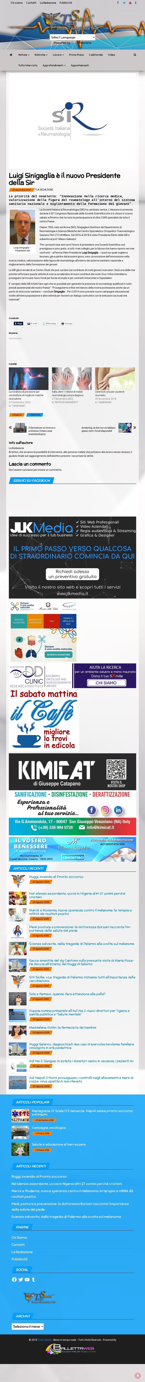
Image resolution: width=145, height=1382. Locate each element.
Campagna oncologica (49, 1127)
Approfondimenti (53, 65)
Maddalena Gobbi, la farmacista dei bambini (62, 1027)
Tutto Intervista (27, 65)
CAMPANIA (34, 415)
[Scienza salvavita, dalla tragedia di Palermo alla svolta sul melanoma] (18, 948)
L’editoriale (96, 54)
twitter (124, 3)
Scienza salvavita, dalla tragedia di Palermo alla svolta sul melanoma (81, 943)
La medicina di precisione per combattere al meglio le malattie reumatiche (26, 395)
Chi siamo (17, 2)
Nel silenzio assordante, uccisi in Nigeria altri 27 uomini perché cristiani (77, 895)
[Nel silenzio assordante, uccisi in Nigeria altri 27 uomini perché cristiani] (18, 898)
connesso (27, 469)
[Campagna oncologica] (20, 1132)
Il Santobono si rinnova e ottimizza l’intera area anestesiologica (41, 430)
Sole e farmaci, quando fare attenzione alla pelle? (67, 994)
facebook (118, 3)
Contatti (31, 2)
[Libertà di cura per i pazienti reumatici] (115, 378)
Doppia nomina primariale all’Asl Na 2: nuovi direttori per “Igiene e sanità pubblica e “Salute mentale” (79, 1012)
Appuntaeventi (80, 65)
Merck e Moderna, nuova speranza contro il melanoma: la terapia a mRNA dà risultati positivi (80, 912)
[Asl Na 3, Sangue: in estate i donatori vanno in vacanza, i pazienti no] (18, 1066)
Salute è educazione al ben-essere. (59, 1144)
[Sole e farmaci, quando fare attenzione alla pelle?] (18, 999)
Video (111, 54)
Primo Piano (76, 54)
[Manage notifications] (138, 1375)
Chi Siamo (19, 1237)
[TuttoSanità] (11, 55)
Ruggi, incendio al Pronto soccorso (56, 876)
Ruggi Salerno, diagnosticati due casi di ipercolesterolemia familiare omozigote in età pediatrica (81, 1046)
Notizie (23, 54)
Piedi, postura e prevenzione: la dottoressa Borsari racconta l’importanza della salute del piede (80, 929)
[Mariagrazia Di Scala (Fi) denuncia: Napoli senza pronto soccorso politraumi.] (20, 1115)
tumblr (136, 3)
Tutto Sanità (44, 1339)
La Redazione (48, 2)
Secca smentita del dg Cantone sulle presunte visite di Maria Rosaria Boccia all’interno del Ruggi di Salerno (81, 962)
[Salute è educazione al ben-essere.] (20, 1149)
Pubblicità (66, 2)
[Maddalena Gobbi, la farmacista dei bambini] (18, 1032)
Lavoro (57, 54)
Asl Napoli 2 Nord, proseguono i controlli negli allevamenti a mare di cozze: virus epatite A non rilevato (81, 1079)
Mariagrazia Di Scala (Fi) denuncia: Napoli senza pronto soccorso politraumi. (82, 1112)
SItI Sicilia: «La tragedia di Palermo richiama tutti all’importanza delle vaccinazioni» (82, 979)
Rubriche (40, 54)
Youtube (130, 3)
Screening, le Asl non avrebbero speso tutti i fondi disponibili (98, 429)
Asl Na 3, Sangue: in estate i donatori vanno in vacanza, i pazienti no (81, 1061)
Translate (84, 43)
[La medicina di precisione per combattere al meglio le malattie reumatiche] (28, 378)
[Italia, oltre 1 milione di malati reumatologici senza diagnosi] (72, 378)
